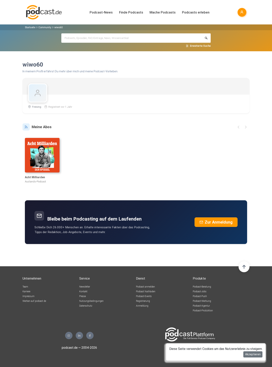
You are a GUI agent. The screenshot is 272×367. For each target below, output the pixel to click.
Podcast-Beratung (202, 286)
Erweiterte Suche (200, 45)
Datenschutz (85, 305)
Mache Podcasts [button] (163, 12)
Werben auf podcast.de (34, 301)
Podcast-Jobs (199, 291)
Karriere (26, 291)
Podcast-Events (144, 296)
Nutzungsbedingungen (91, 301)
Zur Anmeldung (219, 222)
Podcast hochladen (145, 291)
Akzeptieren (253, 354)
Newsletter (84, 286)
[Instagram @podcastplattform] (68, 335)
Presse (82, 296)
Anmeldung (142, 305)
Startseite (30, 27)
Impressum (28, 296)
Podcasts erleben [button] (195, 12)
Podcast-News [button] (101, 12)
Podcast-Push (200, 296)
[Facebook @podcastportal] (90, 335)
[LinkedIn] (79, 335)
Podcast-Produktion (203, 310)
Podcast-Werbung (202, 301)
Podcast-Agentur (201, 305)
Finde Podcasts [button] (131, 12)
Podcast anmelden (145, 286)
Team (25, 286)
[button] (238, 127)
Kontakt (83, 291)
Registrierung (143, 301)
